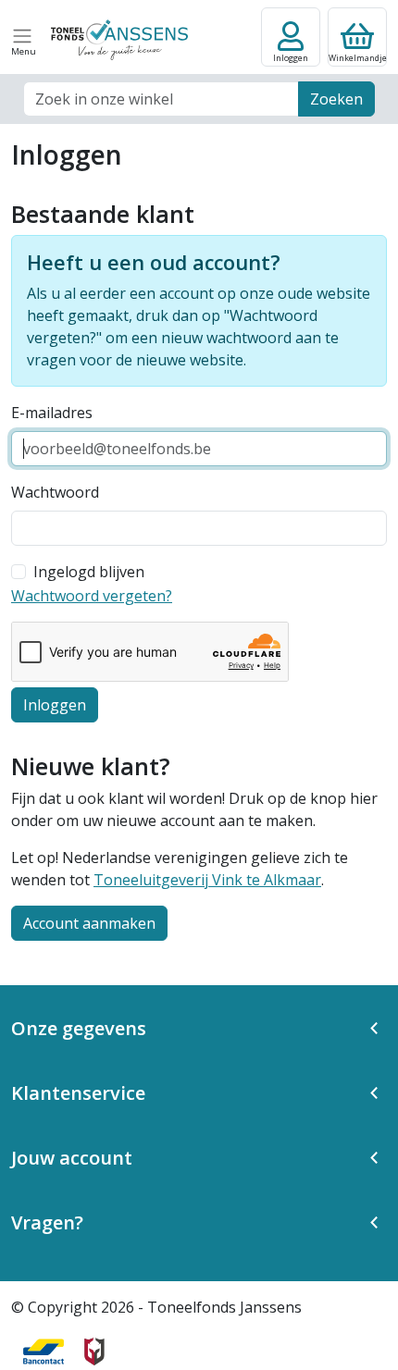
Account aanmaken (89, 923)
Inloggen (54, 705)
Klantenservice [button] (78, 1092)
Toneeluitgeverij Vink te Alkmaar (207, 880)
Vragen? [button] (47, 1222)
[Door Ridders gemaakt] (94, 1351)
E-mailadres (52, 412)
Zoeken (336, 99)
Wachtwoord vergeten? (91, 596)
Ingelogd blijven (88, 572)
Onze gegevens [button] (78, 1028)
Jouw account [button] (71, 1157)
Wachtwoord (55, 492)
